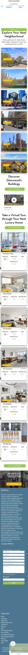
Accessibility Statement (7, 634)
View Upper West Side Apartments (14, 80)
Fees (2, 642)
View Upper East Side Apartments (14, 58)
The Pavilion (7, 294)
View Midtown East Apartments (14, 122)
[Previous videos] (2, 202)
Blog (2, 628)
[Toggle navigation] (1, 6)
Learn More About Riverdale (14, 163)
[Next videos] (25, 202)
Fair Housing (4, 640)
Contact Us (4, 624)
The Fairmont (7, 369)
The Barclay (7, 444)
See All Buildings (15, 189)
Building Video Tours (6, 622)
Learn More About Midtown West (14, 99)
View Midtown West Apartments (14, 101)
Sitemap (3, 638)
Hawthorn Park (8, 254)
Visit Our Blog (14, 484)
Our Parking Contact (7, 630)
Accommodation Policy (7, 636)
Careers (3, 626)
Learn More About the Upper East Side (14, 57)
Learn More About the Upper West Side (14, 78)
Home (2, 616)
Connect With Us (7, 544)
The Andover (7, 404)
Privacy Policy (5, 632)
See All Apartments (14, 228)
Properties (4, 618)
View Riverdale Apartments (14, 164)
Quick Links (5, 613)
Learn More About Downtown (14, 141)
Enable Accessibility (14, 1)
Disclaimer (5, 490)
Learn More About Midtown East (14, 120)
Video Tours (4, 620)
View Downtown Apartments (14, 143)
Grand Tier (8, 208)
